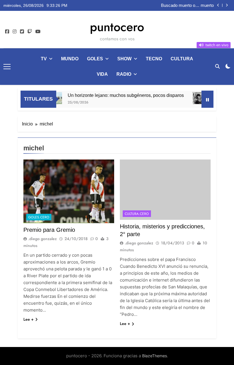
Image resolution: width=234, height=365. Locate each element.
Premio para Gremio (49, 230)
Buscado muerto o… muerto (187, 5)
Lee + (28, 319)
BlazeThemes (154, 355)
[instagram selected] (14, 31)
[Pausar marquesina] (207, 99)
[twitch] (30, 31)
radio (123, 74)
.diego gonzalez (42, 239)
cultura (182, 58)
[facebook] (7, 31)
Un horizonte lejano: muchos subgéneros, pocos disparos (122, 95)
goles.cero (38, 217)
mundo (69, 58)
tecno (154, 58)
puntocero (117, 27)
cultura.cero (137, 213)
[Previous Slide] (218, 5)
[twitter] (22, 31)
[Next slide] (227, 5)
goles (95, 58)
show (124, 58)
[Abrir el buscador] (217, 66)
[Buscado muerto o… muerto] (199, 98)
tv (44, 58)
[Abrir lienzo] (7, 66)
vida (102, 74)
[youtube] (38, 31)
